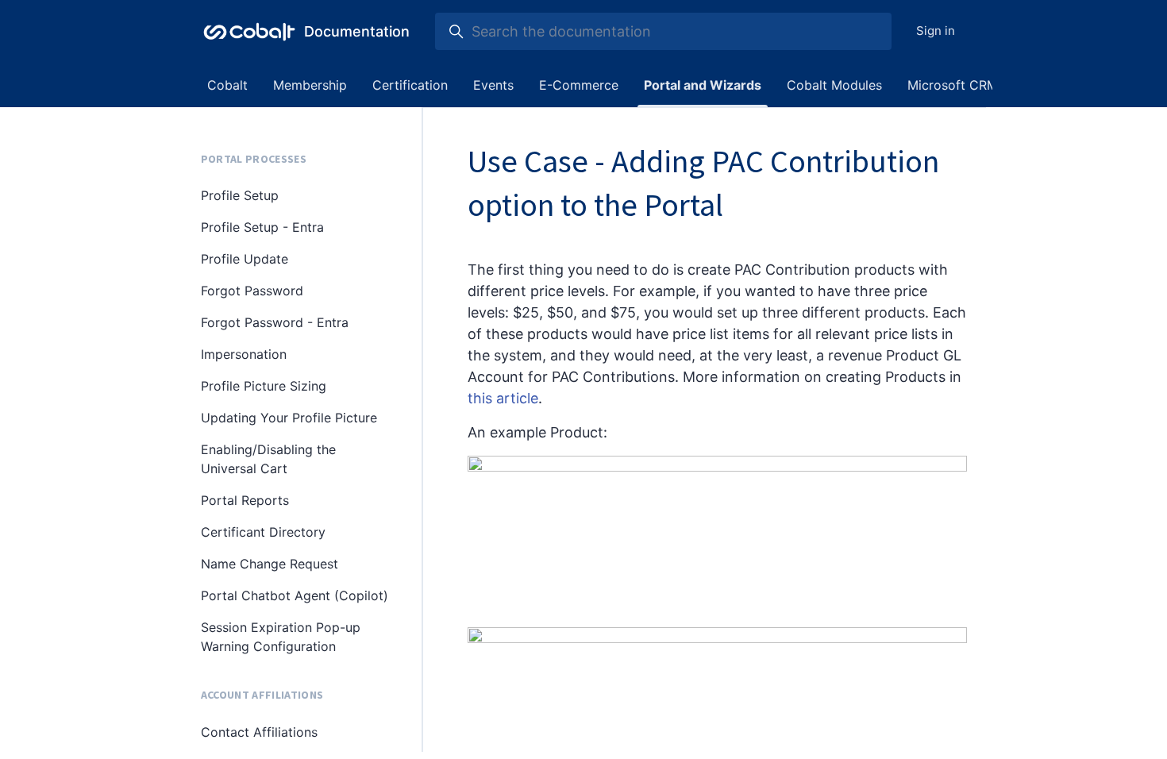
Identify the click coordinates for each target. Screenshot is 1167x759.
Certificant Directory (263, 532)
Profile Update (244, 259)
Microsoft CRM (952, 85)
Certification (410, 85)
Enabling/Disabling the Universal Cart (268, 458)
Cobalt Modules (834, 85)
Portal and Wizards (702, 85)
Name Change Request (269, 564)
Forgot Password (252, 291)
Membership (310, 85)
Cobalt (227, 85)
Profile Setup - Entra (262, 227)
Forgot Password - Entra (275, 322)
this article (503, 398)
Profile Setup (240, 195)
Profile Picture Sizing (263, 386)
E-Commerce (578, 85)
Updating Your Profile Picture (289, 418)
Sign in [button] (935, 30)
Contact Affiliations (259, 732)
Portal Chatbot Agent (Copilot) (294, 595)
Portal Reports (245, 500)
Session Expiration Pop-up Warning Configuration (280, 636)
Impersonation (244, 354)
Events (493, 85)
